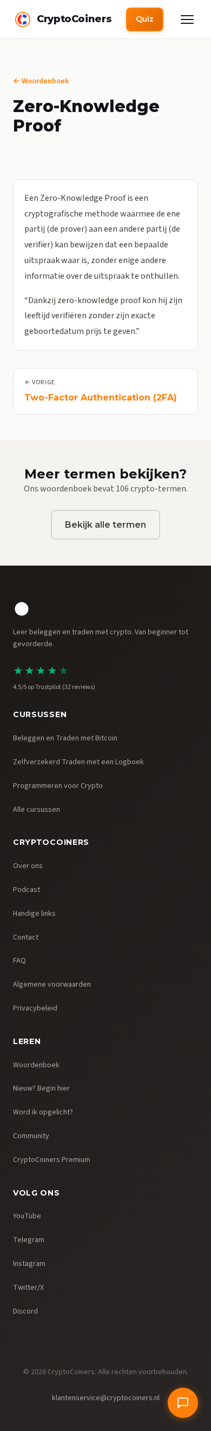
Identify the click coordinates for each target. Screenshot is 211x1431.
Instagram (29, 1263)
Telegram (28, 1240)
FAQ (19, 960)
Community (31, 1136)
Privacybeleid (35, 1008)
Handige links (34, 913)
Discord (25, 1311)
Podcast (26, 889)
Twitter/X (28, 1287)
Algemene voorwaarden (52, 984)
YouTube (27, 1216)
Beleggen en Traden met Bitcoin (65, 738)
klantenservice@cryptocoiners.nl (106, 1398)
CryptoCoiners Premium (51, 1159)
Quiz (145, 19)
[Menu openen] (187, 19)
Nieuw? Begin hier (41, 1088)
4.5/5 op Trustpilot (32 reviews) (54, 687)
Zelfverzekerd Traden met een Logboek (78, 762)
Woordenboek (36, 1065)
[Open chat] (183, 1403)
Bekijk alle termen (105, 525)
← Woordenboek (41, 81)
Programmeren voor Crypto (58, 785)
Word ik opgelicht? (43, 1112)
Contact (25, 937)
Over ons (28, 866)
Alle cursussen (36, 809)
